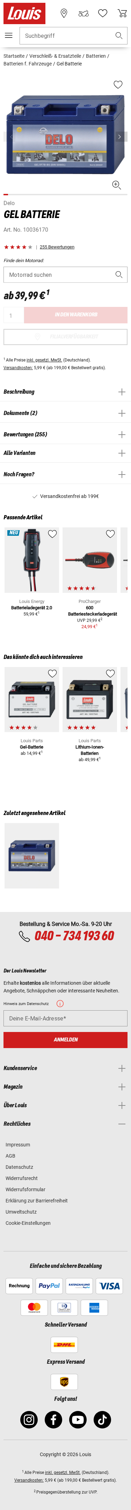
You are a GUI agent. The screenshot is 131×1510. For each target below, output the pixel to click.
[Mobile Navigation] (8, 35)
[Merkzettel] (102, 13)
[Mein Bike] (83, 13)
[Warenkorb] (122, 13)
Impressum (18, 1144)
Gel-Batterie (31, 747)
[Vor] (122, 137)
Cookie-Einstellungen (28, 1223)
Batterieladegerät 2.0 (31, 607)
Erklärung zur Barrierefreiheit (37, 1200)
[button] (119, 35)
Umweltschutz (21, 1212)
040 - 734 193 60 (74, 936)
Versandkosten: (18, 367)
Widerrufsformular (25, 1189)
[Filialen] (64, 13)
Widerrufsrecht (22, 1178)
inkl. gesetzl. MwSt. (44, 360)
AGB (10, 1156)
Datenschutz (19, 1167)
